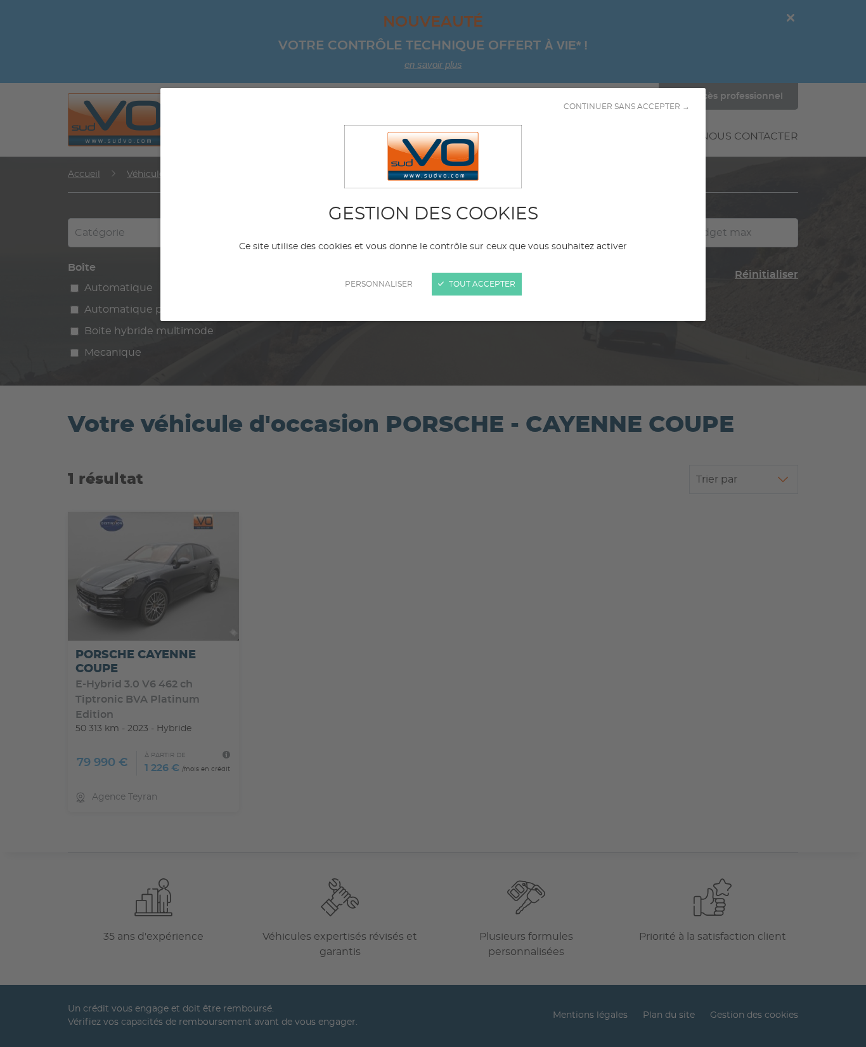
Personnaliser (379, 284)
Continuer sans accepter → (627, 106)
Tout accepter (481, 284)
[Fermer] (433, 523)
